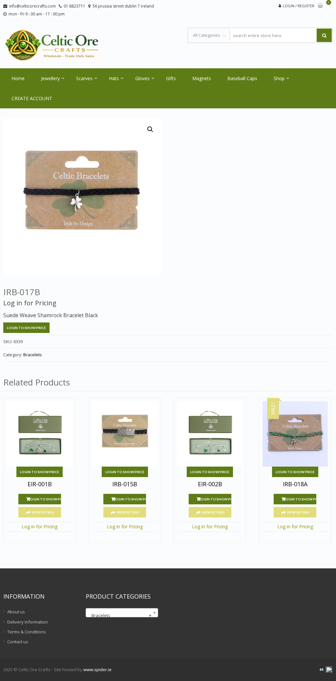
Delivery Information (27, 622)
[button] (150, 129)
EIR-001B (40, 484)
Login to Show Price (26, 328)
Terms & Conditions (26, 632)
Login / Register (298, 5)
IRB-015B (124, 484)
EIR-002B (210, 484)
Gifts (171, 78)
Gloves (142, 78)
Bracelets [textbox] (120, 615)
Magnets (201, 78)
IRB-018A (295, 484)
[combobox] (122, 612)
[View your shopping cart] (320, 6)
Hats (114, 78)
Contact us (17, 642)
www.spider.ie (97, 669)
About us (16, 612)
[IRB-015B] (125, 434)
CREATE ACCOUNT (31, 98)
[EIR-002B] (209, 434)
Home (18, 78)
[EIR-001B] (39, 434)
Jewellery (50, 78)
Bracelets (32, 355)
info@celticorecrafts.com (32, 6)
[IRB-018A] (295, 434)
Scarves (84, 78)
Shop (279, 78)
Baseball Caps (242, 78)
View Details (43, 512)
